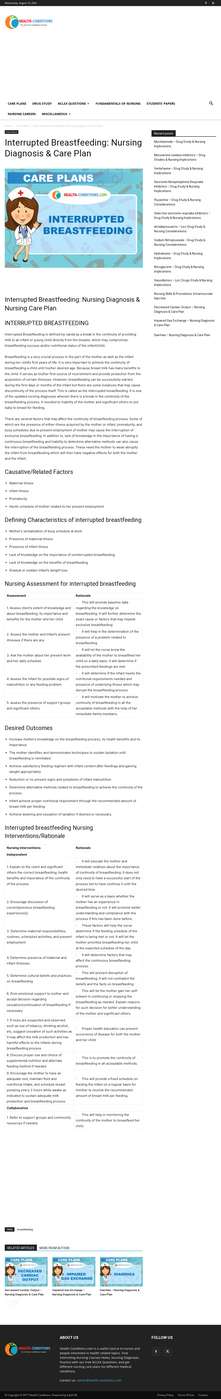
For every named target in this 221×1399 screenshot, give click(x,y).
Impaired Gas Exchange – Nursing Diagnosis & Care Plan (184, 323)
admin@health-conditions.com (99, 1380)
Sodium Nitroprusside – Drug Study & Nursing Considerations (179, 242)
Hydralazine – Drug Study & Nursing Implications (178, 256)
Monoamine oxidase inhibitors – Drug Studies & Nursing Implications (179, 157)
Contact (203, 1395)
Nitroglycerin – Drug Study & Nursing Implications (179, 269)
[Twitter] (213, 3)
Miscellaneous (54, 114)
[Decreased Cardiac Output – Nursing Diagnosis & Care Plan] (26, 1272)
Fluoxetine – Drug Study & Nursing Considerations (177, 202)
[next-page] (14, 1303)
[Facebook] (206, 3)
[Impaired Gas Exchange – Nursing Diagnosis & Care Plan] (73, 1272)
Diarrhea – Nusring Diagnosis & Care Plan (182, 335)
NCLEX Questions (72, 103)
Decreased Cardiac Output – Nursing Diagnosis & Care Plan (179, 309)
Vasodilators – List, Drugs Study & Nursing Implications (183, 283)
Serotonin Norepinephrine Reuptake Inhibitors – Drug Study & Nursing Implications (178, 186)
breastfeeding (25, 1229)
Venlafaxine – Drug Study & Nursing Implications (178, 171)
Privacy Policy (165, 1395)
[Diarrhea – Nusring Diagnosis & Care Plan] (121, 1272)
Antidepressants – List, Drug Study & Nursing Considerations (179, 229)
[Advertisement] (137, 21)
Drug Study (42, 103)
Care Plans (17, 103)
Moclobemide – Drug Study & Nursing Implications (179, 144)
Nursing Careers (22, 114)
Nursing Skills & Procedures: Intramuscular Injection (183, 296)
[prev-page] (7, 1303)
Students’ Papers (161, 103)
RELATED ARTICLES (20, 1248)
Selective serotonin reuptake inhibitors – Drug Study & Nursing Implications (182, 216)
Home (8, 126)
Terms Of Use (186, 1395)
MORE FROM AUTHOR (54, 1248)
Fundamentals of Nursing (118, 103)
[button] (211, 104)
